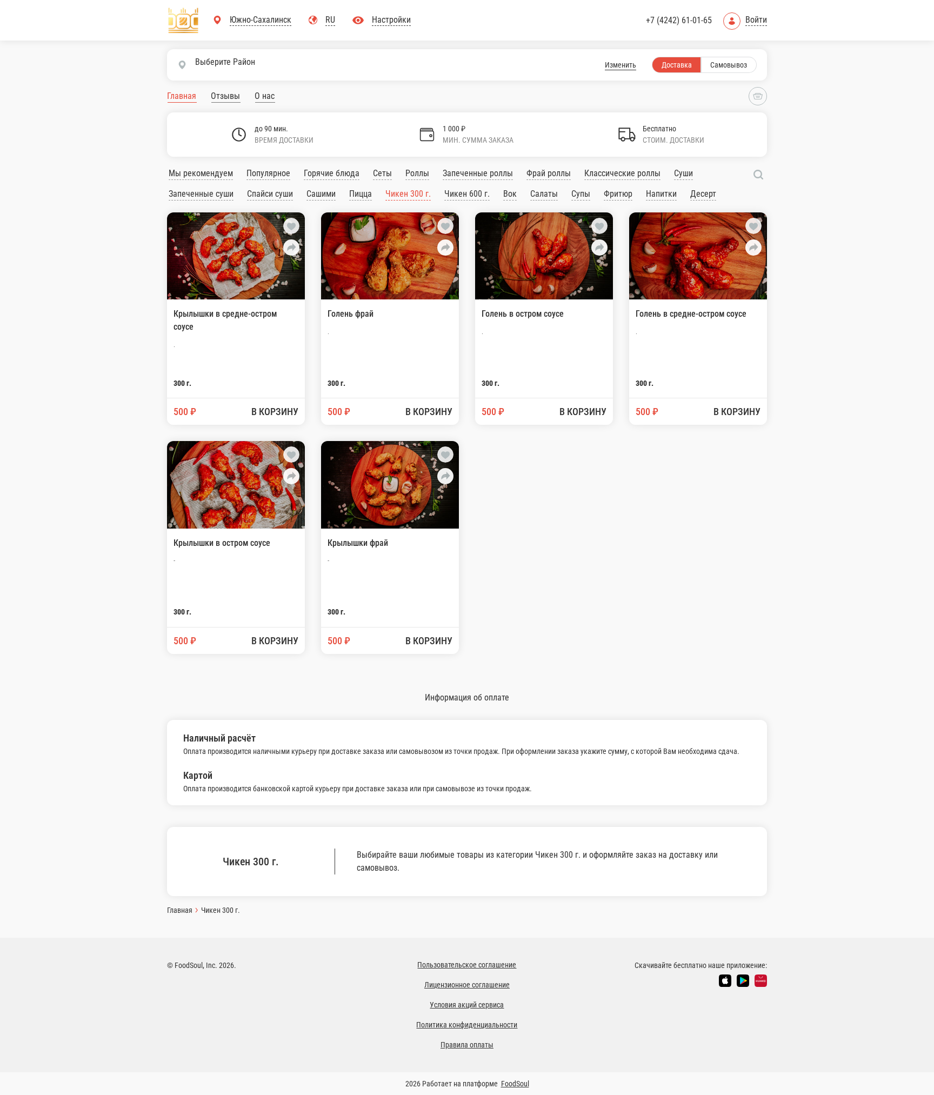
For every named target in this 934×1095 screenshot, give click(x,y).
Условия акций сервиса (467, 1004)
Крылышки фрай (358, 543)
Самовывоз (728, 65)
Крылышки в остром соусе (222, 543)
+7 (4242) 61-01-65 (679, 20)
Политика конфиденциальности (466, 1024)
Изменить (620, 65)
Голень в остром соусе (523, 314)
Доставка (677, 65)
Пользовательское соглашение (466, 964)
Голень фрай (350, 314)
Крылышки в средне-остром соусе (225, 320)
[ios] (725, 980)
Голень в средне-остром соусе (691, 314)
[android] (743, 980)
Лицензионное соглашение (467, 984)
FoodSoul (515, 1083)
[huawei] (761, 980)
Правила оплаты (467, 1044)
